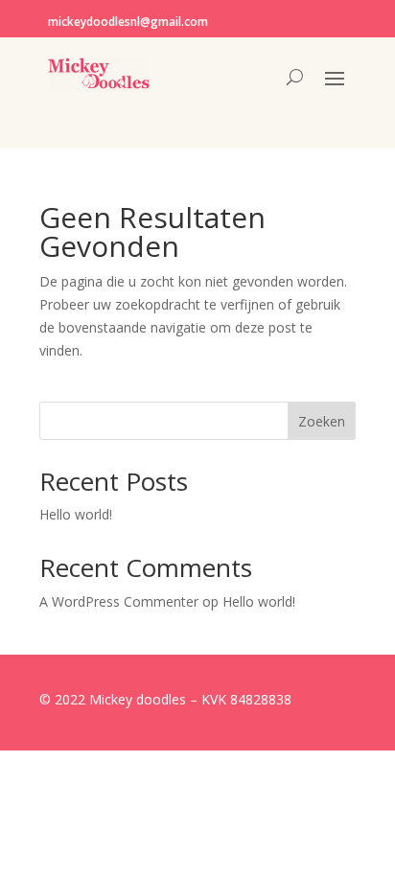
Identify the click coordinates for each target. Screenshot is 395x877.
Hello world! (75, 514)
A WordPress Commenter (118, 601)
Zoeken (321, 421)
